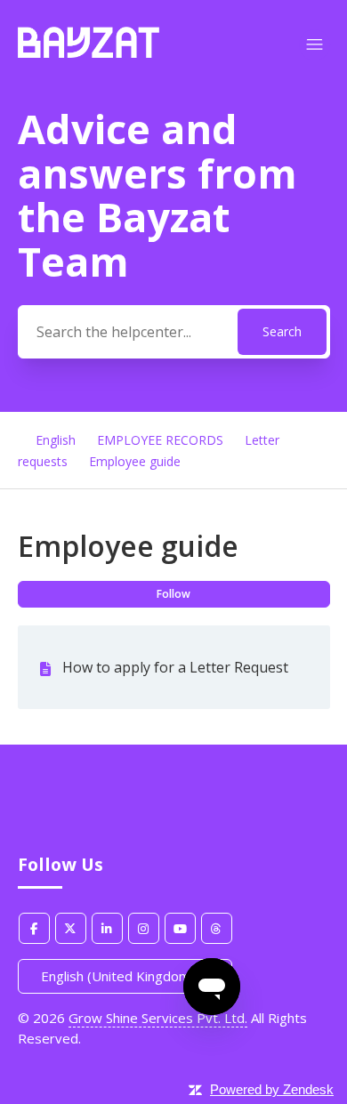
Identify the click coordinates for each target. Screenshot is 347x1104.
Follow (173, 593)
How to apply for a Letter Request (175, 667)
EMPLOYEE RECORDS (160, 439)
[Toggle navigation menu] (314, 44)
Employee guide (135, 461)
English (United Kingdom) (119, 976)
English (56, 439)
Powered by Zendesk (272, 1089)
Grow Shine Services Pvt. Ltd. (158, 1018)
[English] (88, 52)
